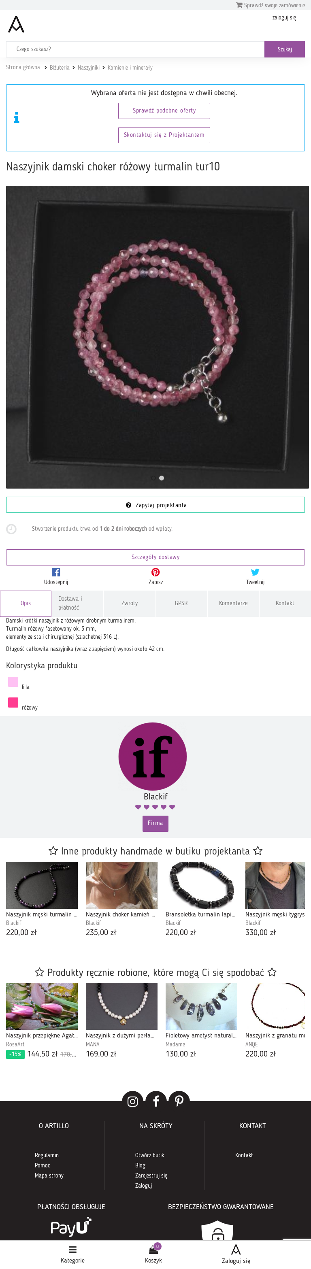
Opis (26, 604)
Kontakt (285, 604)
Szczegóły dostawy (156, 558)
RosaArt (15, 1045)
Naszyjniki (89, 68)
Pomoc (42, 1166)
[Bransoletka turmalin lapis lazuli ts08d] (201, 885)
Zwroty (129, 604)
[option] (42, 900)
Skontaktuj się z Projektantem (164, 135)
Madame (175, 1045)
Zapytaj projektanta (160, 506)
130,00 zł (181, 1054)
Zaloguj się (236, 1261)
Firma (155, 823)
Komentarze (233, 604)
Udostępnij (56, 582)
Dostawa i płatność (70, 603)
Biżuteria (60, 68)
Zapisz (156, 582)
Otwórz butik (149, 1155)
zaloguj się (284, 18)
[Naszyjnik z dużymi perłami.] (122, 1006)
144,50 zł (43, 1054)
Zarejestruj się (151, 1176)
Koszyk (153, 1261)
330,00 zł (260, 933)
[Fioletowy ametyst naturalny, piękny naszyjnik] (201, 1006)
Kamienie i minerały (130, 68)
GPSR (181, 604)
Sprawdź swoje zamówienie (274, 6)
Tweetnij (255, 582)
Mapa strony (49, 1176)
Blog (140, 1166)
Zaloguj (143, 1186)
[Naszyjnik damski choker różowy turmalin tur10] (157, 337)
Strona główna (23, 67)
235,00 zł (101, 933)
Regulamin (47, 1155)
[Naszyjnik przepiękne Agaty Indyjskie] (42, 1006)
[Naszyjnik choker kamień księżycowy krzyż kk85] (122, 885)
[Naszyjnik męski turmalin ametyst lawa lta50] (42, 885)
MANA (93, 1045)
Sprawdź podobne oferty (164, 111)
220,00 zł (21, 933)
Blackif (13, 923)
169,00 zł (101, 1054)
